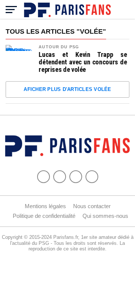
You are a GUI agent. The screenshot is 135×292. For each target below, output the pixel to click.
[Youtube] (75, 176)
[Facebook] (43, 176)
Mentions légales (45, 206)
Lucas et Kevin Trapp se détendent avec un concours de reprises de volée (83, 62)
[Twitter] (59, 176)
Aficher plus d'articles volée (67, 89)
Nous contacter (92, 206)
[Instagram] (92, 176)
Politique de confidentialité (44, 216)
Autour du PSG (59, 47)
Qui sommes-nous (105, 216)
